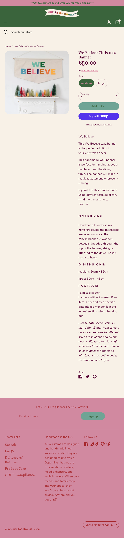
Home (8, 46)
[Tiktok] (97, 444)
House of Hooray (89, 70)
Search (10, 444)
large (101, 83)
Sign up (93, 416)
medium (86, 83)
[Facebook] (86, 444)
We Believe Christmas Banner (29, 46)
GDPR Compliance (20, 475)
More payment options (99, 124)
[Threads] (108, 444)
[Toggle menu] (5, 22)
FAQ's (9, 451)
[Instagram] (92, 444)
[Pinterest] (103, 444)
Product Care (15, 468)
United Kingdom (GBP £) (99, 525)
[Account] (109, 21)
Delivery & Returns (14, 460)
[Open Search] (5, 32)
